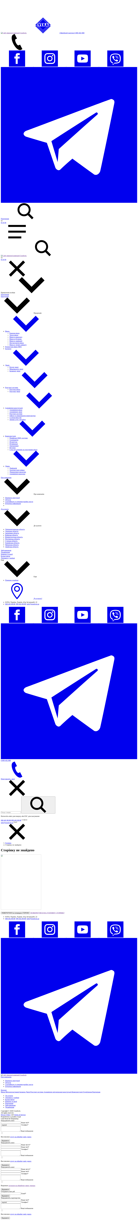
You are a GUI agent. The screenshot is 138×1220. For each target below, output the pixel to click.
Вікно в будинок (15, 339)
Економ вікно (14, 333)
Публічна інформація (13, 503)
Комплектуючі (77, 1092)
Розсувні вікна (14, 389)
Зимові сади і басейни (17, 419)
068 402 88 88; (10, 604)
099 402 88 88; (21, 604)
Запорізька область (12, 533)
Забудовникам (6, 550)
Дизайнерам (5, 552)
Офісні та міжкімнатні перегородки (22, 416)
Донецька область (11, 531)
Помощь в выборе (11, 580)
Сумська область (11, 541)
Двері (28, 1092)
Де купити (5, 509)
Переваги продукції (12, 498)
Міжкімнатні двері (16, 369)
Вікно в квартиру (15, 337)
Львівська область (11, 547)
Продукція (5, 296)
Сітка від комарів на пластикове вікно (23, 450)
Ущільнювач (14, 446)
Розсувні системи (15, 414)
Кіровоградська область (14, 537)
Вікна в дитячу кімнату (18, 345)
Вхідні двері (13, 367)
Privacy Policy (6, 1115)
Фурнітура (13, 442)
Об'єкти (8, 500)
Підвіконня (13, 444)
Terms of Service (20, 1115)
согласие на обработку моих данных (22, 1185)
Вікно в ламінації (15, 341)
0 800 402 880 (79, 33)
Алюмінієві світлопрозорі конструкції (58, 1092)
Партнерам (5, 219)
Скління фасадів (15, 418)
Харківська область (12, 543)
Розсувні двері (14, 391)
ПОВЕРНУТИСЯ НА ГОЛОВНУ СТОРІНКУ (47, 913)
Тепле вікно (13, 335)
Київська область (11, 535)
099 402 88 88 (16, 820)
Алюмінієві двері (15, 412)
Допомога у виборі (8, 558)
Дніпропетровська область (15, 529)
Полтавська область (12, 539)
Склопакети (13, 440)
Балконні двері (14, 371)
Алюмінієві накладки (17, 474)
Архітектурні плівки (17, 470)
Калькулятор (5, 556)
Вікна (3, 1092)
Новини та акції (7, 554)
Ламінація (13, 468)
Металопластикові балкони (15, 1092)
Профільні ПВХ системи (18, 438)
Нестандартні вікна (16, 343)
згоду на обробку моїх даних (20, 1137)
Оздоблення (87, 1092)
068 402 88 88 (6, 820)
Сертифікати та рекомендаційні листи (19, 502)
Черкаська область (12, 545)
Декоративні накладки (17, 472)
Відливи (12, 448)
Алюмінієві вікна (15, 410)
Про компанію (6, 477)
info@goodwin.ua (33, 604)
